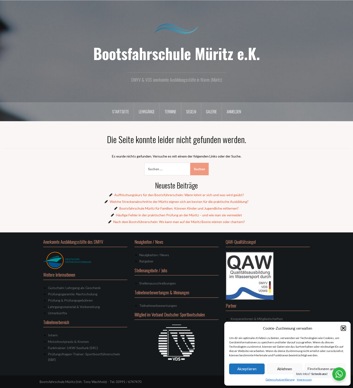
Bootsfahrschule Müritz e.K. (176, 53)
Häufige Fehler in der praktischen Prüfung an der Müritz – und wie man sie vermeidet (179, 215)
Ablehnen (284, 369)
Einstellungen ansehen (325, 369)
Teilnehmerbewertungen (158, 305)
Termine (170, 112)
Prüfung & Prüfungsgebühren (70, 300)
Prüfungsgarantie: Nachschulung (72, 294)
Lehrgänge (147, 112)
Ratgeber (146, 261)
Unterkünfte (57, 313)
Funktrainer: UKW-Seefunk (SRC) (73, 348)
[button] (343, 328)
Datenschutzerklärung (280, 379)
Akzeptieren (246, 369)
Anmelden (234, 112)
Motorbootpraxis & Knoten (68, 342)
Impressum (304, 379)
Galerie (211, 112)
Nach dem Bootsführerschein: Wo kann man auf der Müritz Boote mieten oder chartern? (179, 222)
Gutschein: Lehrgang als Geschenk (74, 288)
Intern (53, 335)
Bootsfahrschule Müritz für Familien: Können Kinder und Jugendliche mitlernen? (179, 208)
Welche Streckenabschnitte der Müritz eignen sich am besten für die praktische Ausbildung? (179, 202)
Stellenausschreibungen (157, 283)
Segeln (191, 112)
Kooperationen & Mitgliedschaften (257, 319)
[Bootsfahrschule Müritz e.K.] (176, 28)
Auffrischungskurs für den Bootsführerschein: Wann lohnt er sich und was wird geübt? (179, 195)
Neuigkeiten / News (154, 255)
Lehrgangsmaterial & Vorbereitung (74, 307)
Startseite (120, 112)
